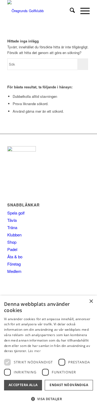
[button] (48, 399)
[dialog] (48, 352)
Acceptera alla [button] (23, 385)
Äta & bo (14, 256)
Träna (12, 227)
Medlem (14, 271)
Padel (12, 249)
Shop (11, 242)
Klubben (14, 235)
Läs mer (34, 351)
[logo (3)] (40, 11)
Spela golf (16, 213)
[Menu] (82, 11)
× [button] (91, 301)
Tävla (12, 220)
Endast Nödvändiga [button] (69, 385)
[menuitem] (69, 11)
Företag (14, 264)
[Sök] (69, 11)
